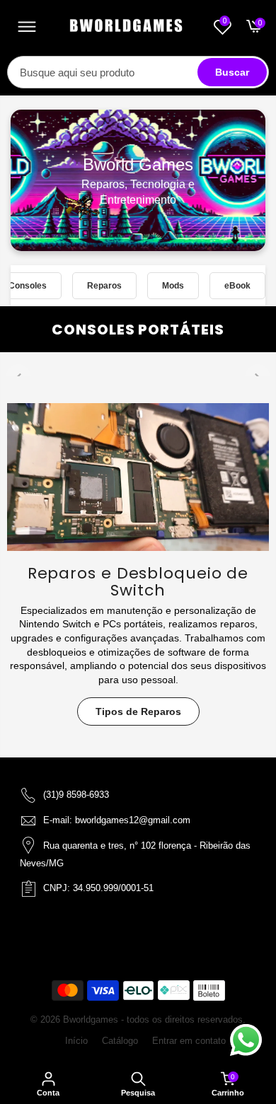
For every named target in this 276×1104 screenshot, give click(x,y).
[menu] (27, 28)
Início (76, 1040)
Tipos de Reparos (138, 711)
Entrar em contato (189, 1040)
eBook (237, 285)
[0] (252, 30)
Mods (173, 285)
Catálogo (120, 1040)
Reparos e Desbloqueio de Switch (138, 581)
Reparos (104, 285)
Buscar (232, 72)
